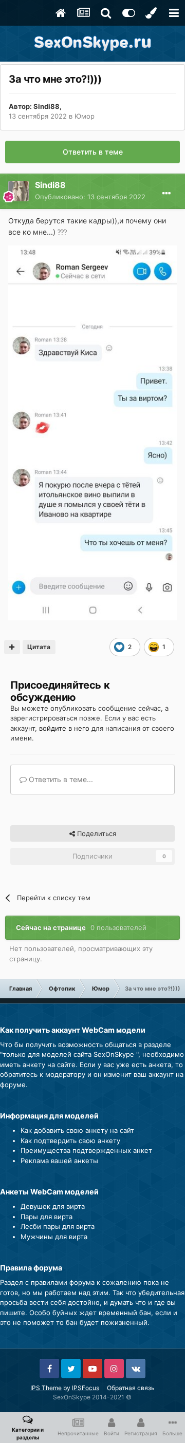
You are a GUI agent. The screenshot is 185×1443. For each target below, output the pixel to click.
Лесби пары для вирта (58, 1226)
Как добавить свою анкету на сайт (77, 1130)
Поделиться (95, 833)
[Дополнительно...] (166, 193)
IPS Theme (46, 1388)
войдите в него (64, 728)
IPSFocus (85, 1388)
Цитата (38, 647)
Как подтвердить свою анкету (70, 1140)
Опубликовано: (90, 197)
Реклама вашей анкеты (59, 1160)
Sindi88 (46, 106)
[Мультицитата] (12, 647)
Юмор (85, 116)
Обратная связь (131, 1388)
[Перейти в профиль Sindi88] (18, 191)
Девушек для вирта (53, 1206)
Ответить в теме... (60, 779)
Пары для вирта (46, 1216)
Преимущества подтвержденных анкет (86, 1150)
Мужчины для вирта (54, 1236)
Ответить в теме (93, 151)
